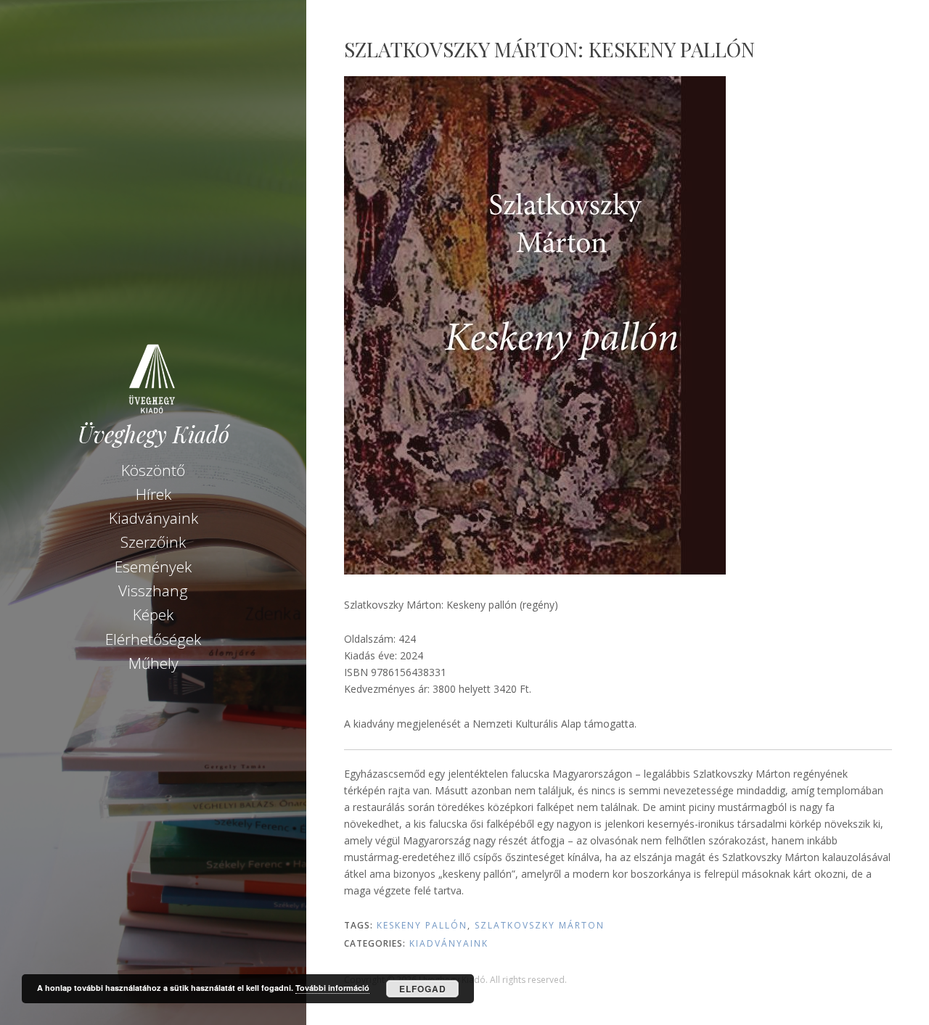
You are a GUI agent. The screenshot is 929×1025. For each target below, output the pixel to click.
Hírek (153, 494)
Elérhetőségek (153, 639)
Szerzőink (153, 542)
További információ (332, 987)
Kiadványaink (153, 518)
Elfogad (422, 988)
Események (153, 566)
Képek (153, 614)
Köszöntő (153, 470)
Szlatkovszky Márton (540, 925)
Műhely (153, 663)
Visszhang (153, 590)
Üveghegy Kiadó (153, 434)
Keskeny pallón (422, 925)
